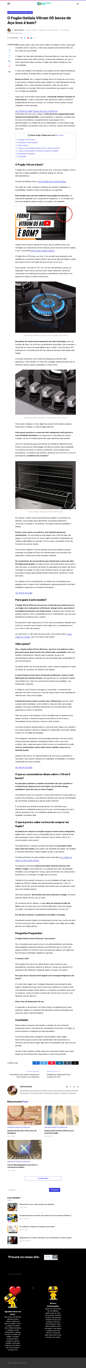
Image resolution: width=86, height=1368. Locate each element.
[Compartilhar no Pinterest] (28, 38)
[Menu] (8, 3)
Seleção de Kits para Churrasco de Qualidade (21, 1132)
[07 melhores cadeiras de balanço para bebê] (12, 1229)
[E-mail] (9, 71)
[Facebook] (9, 50)
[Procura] (77, 3)
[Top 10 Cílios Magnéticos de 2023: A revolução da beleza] (24, 1149)
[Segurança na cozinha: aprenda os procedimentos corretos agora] (12, 1240)
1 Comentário (43, 1178)
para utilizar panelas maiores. (43, 251)
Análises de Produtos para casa (20, 12)
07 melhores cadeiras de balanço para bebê (37, 1227)
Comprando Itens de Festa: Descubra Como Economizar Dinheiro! (45, 1215)
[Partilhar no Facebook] (21, 38)
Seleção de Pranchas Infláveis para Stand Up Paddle (59, 1132)
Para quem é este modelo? (27, 143)
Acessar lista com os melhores (45, 111)
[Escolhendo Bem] (44, 3)
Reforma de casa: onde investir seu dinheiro (36, 1204)
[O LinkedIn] (9, 61)
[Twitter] (9, 56)
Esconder (59, 135)
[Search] (55, 1257)
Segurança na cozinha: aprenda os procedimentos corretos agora (45, 1238)
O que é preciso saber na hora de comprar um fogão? (37, 151)
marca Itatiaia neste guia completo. (52, 181)
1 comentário (65, 30)
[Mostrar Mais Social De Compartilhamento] (35, 38)
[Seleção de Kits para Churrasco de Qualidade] (24, 1115)
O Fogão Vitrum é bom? (26, 140)
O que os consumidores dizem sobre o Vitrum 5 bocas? (38, 148)
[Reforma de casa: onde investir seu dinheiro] (12, 1207)
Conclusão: (21, 156)
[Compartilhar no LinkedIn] (31, 38)
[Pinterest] (9, 66)
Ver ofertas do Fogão (23, 111)
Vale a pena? (22, 145)
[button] (33, 1288)
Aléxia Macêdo (19, 30)
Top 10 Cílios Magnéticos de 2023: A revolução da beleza (22, 1166)
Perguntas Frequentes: (25, 154)
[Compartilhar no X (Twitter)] (24, 38)
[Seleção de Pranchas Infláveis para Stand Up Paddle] (61, 1115)
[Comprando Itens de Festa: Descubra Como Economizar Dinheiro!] (12, 1218)
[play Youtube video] (47, 223)
